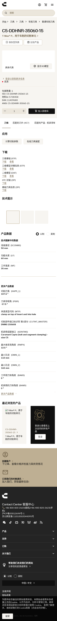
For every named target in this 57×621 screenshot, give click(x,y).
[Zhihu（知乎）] (24, 523)
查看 (12, 161)
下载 (4, 161)
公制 (42, 234)
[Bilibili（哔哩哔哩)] (18, 523)
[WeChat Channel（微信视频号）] (30, 523)
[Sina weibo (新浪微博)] (36, 523)
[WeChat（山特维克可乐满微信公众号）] (5, 523)
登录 (40, 437)
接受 (7, 616)
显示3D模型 (41, 66)
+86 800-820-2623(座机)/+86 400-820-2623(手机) (27, 509)
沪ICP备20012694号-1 (13, 513)
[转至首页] (19, 5)
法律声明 (6, 591)
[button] (52, 5)
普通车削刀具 (48, 21)
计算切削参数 (11, 141)
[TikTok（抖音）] (11, 523)
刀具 (12, 21)
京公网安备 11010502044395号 (18, 516)
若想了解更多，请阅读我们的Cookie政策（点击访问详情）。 (28, 606)
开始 (4, 22)
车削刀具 (32, 21)
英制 (53, 234)
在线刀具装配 (33, 141)
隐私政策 (6, 595)
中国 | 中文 (29, 583)
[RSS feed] (42, 523)
